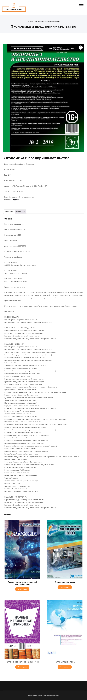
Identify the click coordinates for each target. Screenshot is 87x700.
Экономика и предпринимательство (47, 21)
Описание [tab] (9, 211)
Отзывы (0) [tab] (20, 211)
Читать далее (22, 589)
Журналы (16, 199)
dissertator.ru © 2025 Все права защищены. (43, 695)
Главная (30, 21)
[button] (81, 47)
